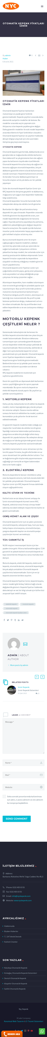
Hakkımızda (9, 926)
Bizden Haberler (11, 931)
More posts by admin (19, 665)
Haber (5, 58)
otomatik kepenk (11, 608)
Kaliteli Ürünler (11, 942)
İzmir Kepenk (23, 687)
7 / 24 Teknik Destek (12, 936)
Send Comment (17, 818)
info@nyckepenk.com (21, 896)
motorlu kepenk (28, 604)
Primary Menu (42, 6)
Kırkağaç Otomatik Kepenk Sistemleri (20, 973)
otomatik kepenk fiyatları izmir (16, 613)
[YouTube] (32, 1031)
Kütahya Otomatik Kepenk (15, 968)
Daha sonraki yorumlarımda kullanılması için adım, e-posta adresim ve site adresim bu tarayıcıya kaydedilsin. (25, 799)
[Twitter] (8, 620)
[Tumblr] (15, 620)
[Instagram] (25, 1031)
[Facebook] (4, 620)
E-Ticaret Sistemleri (34, 1021)
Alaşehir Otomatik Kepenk (15, 983)
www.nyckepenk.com (23, 900)
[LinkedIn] (19, 620)
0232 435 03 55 (19, 887)
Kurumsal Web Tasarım (14, 1021)
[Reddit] (22, 620)
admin (8, 55)
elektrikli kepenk (11, 604)
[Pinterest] (12, 620)
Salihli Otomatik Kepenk (14, 989)
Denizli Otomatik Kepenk (15, 978)
